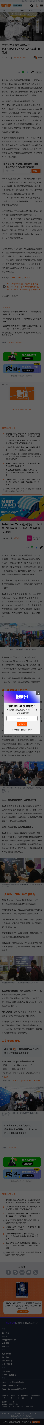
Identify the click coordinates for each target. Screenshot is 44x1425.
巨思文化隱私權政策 (25, 730)
